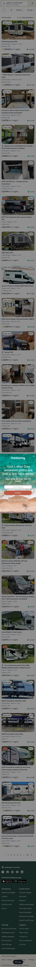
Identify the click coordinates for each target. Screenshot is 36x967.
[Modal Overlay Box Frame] (18, 483)
